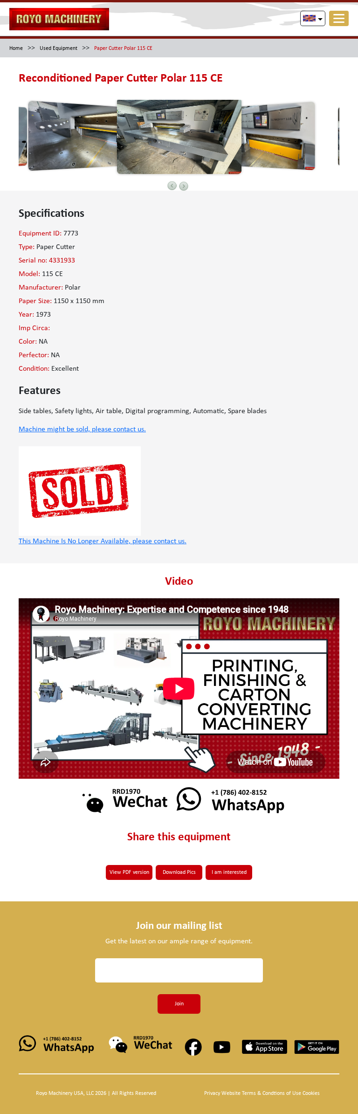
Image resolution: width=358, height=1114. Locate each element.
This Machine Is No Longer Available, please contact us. (102, 541)
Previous (172, 185)
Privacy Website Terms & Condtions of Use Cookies (262, 1093)
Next (183, 186)
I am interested (229, 872)
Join (179, 1004)
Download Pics (179, 872)
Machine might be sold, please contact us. (82, 429)
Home (16, 48)
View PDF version (129, 872)
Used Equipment (58, 48)
